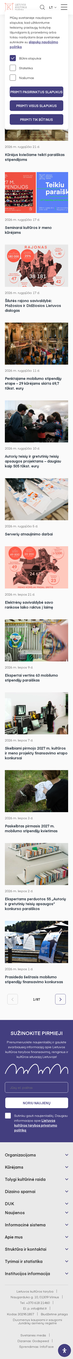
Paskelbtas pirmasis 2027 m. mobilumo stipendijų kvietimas (31, 828)
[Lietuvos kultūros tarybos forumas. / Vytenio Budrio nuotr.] (36, 499)
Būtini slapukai (30, 58)
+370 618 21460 (38, 1302)
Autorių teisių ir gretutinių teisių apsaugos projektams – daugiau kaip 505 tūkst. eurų (33, 461)
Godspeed (40, 1340)
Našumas (26, 77)
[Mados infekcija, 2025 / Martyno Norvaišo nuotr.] (36, 713)
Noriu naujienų (36, 1103)
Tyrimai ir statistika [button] (24, 1261)
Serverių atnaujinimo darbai (29, 534)
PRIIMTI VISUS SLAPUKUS (36, 105)
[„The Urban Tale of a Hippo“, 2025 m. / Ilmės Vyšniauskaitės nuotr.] (36, 421)
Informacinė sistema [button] (25, 1224)
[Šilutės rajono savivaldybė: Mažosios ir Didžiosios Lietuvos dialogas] (36, 266)
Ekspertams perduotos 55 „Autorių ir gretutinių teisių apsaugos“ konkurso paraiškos (35, 903)
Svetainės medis (33, 1335)
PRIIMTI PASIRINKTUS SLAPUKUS (36, 92)
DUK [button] (9, 1203)
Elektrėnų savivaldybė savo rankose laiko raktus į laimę (29, 605)
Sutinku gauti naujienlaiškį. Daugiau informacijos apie (41, 1122)
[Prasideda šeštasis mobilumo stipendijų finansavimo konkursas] (36, 942)
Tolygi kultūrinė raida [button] (25, 1179)
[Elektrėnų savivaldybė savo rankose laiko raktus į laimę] (36, 567)
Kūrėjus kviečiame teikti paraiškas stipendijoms (35, 157)
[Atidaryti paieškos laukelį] (42, 7)
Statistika (26, 68)
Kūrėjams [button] (14, 1167)
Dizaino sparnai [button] (20, 1191)
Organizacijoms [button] (20, 1154)
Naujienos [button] (15, 1212)
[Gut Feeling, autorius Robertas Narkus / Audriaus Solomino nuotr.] (36, 640)
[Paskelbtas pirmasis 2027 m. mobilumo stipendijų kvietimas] (36, 791)
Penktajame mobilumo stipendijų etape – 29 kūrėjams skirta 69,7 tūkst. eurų (33, 383)
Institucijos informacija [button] (27, 1273)
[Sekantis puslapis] (60, 999)
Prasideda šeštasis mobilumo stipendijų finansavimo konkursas (34, 979)
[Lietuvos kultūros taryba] (16, 7)
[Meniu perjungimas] (64, 7)
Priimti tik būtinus (36, 119)
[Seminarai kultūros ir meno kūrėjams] (36, 193)
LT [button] (51, 7)
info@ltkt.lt (39, 1308)
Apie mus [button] (14, 1237)
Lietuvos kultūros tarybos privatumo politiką (35, 1125)
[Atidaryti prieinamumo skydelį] (64, 1350)
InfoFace (47, 1346)
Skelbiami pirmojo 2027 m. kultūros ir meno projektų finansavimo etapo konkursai (36, 753)
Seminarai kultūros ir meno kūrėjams (28, 230)
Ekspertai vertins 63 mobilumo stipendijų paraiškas (31, 678)
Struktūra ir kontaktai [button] (25, 1249)
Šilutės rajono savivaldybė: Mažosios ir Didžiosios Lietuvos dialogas (33, 305)
